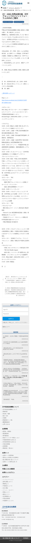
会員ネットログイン (8, 472)
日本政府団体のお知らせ (9, 442)
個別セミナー (6, 494)
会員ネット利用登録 (8, 455)
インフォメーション (19, 22)
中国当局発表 (6, 498)
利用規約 (25, 538)
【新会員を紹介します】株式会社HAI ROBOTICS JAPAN (13, 348)
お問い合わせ (6, 424)
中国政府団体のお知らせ (9, 439)
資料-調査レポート (8, 481)
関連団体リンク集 (7, 420)
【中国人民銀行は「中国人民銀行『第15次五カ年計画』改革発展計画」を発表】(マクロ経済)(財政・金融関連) (15, 385)
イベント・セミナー (14, 8)
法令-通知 (5, 488)
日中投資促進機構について (10, 409)
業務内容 (5, 411)
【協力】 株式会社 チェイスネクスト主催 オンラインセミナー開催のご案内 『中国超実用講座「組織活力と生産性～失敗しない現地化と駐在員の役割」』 (16, 279)
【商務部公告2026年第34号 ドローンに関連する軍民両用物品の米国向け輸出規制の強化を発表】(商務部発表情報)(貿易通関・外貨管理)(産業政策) (15, 393)
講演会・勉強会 (7, 431)
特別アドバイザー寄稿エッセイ (11, 437)
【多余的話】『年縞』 (9, 399)
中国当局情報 (6, 444)
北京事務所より (7, 496)
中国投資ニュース (7, 485)
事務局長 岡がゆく (8, 448)
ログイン (11, 318)
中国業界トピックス (8, 500)
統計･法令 (5, 415)
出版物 (4, 418)
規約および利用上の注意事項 (10, 457)
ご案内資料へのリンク (8, 93)
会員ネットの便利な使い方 (10, 461)
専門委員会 (6, 435)
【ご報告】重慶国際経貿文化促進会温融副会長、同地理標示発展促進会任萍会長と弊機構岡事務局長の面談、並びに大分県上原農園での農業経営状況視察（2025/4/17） (15, 291)
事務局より (6, 483)
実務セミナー (6, 492)
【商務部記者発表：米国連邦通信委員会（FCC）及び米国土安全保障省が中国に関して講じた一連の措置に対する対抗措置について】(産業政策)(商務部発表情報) (15, 362)
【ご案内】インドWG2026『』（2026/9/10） (15, 377)
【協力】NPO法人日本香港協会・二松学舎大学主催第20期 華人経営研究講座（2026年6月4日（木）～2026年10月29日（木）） (15, 370)
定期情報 (5, 446)
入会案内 (5, 465)
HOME (4, 8)
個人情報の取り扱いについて (10, 459)
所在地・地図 (6, 413)
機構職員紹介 (6, 422)
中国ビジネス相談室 (8, 469)
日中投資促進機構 (17, 540)
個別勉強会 (6, 433)
